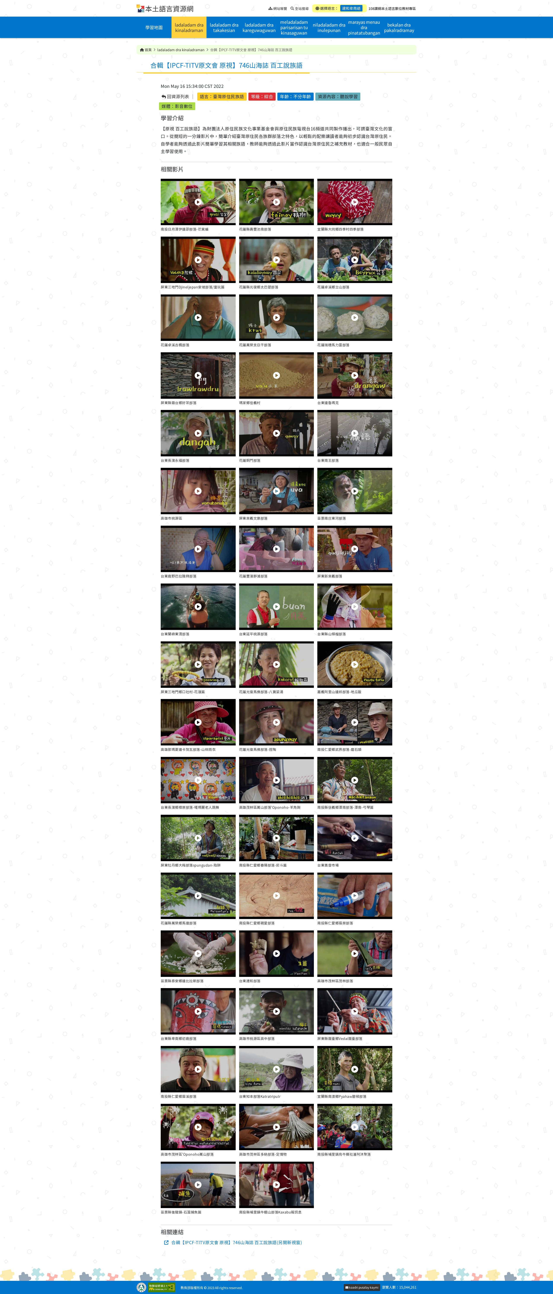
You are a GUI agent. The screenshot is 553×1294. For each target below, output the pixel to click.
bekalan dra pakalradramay (399, 27)
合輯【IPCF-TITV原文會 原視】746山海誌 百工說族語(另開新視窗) (236, 1242)
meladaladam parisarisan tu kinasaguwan (294, 27)
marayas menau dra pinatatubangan (364, 27)
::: (265, 7)
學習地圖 (154, 27)
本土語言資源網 (169, 8)
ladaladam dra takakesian (224, 27)
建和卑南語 (351, 8)
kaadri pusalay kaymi (363, 1287)
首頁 (148, 49)
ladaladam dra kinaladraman (189, 27)
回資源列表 (177, 96)
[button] (198, 206)
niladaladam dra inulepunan (329, 27)
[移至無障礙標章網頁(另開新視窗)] (162, 1287)
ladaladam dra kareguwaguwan (259, 27)
